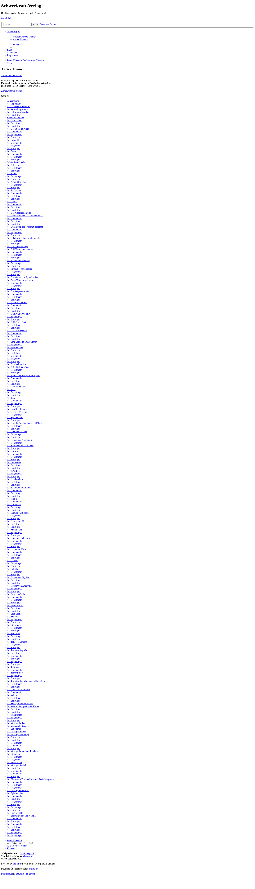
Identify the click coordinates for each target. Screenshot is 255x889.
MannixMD (28, 856)
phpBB (16, 863)
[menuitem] (24, 36)
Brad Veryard (27, 853)
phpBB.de (33, 868)
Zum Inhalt (6, 18)
